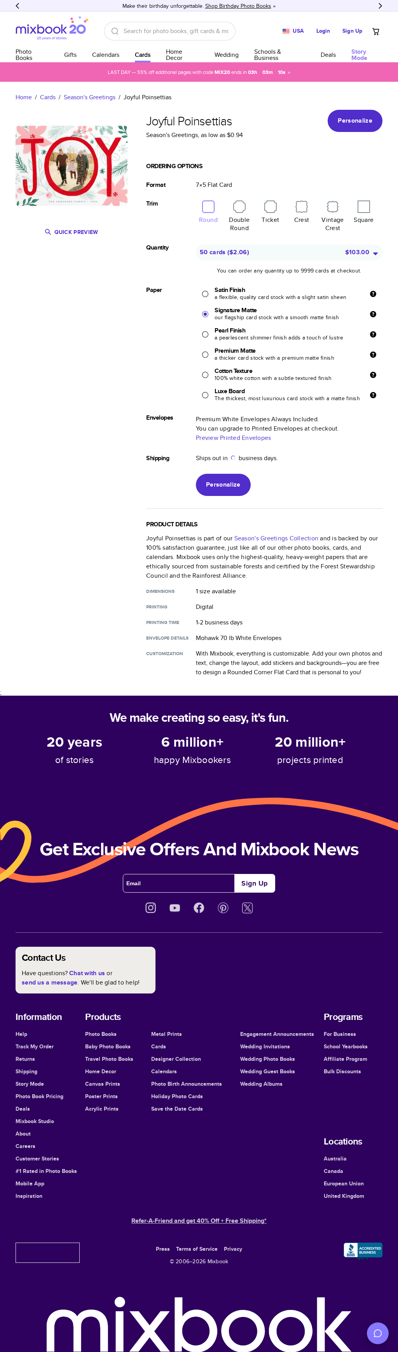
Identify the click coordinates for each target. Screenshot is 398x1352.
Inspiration (29, 1196)
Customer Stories (37, 1158)
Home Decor (174, 54)
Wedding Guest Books (267, 1071)
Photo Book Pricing (39, 1096)
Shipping (26, 1071)
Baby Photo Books (108, 1046)
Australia (335, 1158)
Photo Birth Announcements (186, 1084)
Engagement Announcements (277, 1034)
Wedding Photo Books (267, 1059)
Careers (25, 1146)
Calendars (105, 54)
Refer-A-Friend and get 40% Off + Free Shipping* (199, 1220)
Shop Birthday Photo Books (238, 6)
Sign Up (352, 31)
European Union (344, 1183)
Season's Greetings (89, 97)
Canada (333, 1171)
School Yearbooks (346, 1046)
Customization (164, 653)
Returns (25, 1059)
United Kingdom (344, 1196)
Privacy (233, 1249)
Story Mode (30, 1084)
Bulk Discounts (342, 1071)
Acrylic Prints (102, 1109)
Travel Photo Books (109, 1059)
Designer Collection (176, 1059)
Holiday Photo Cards (177, 1096)
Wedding (227, 54)
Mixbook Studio (35, 1121)
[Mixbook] (52, 31)
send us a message (49, 982)
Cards (142, 54)
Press (163, 1249)
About (23, 1134)
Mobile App (30, 1183)
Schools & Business (267, 54)
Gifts (70, 54)
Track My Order (35, 1046)
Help (21, 1034)
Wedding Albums (261, 1084)
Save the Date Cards (177, 1109)
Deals (328, 54)
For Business (340, 1034)
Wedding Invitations (265, 1046)
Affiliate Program (345, 1059)
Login (323, 31)
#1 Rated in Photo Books (46, 1171)
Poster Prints (101, 1096)
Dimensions (160, 591)
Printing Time (162, 622)
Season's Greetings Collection (276, 538)
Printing (157, 606)
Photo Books (24, 54)
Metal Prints (166, 1034)
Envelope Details (167, 638)
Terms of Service (197, 1249)
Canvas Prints (102, 1084)
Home (24, 97)
